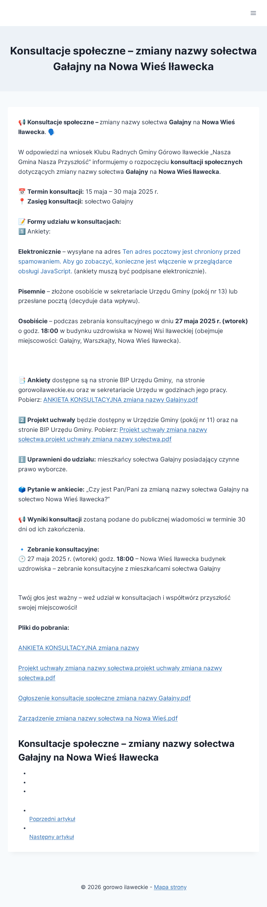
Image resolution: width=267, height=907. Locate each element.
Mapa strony (170, 887)
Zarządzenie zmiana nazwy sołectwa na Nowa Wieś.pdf (98, 718)
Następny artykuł (51, 837)
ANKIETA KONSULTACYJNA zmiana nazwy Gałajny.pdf (120, 399)
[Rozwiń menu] (253, 13)
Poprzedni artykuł (52, 819)
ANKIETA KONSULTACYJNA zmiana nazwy (78, 648)
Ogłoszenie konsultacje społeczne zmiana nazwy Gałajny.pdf (104, 698)
